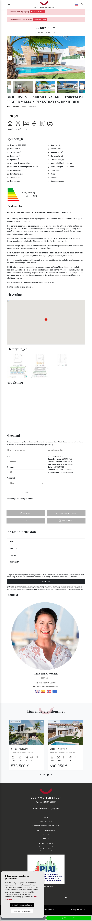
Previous (9, 57)
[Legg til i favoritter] (42, 722)
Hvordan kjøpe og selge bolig (46, 826)
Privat (45, 910)
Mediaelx (81, 910)
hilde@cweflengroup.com (46, 686)
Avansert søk (37, 12)
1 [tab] (40, 774)
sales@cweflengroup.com (46, 808)
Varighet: (11, 478)
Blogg (46, 839)
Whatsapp (27, 513)
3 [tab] (48, 775)
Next (82, 57)
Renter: (10, 467)
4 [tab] (51, 774)
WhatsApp (69, 918)
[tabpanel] (26, 747)
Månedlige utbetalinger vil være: (21, 498)
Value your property (46, 830)
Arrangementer (46, 843)
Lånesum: (11, 456)
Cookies (51, 910)
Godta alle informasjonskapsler (22, 905)
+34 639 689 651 (46, 683)
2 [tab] (44, 774)
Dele (28, 521)
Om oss (46, 834)
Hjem (46, 817)
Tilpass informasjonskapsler (22, 911)
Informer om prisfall (47, 32)
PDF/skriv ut (68, 521)
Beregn (26, 492)
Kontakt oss (46, 848)
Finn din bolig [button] (46, 821)
